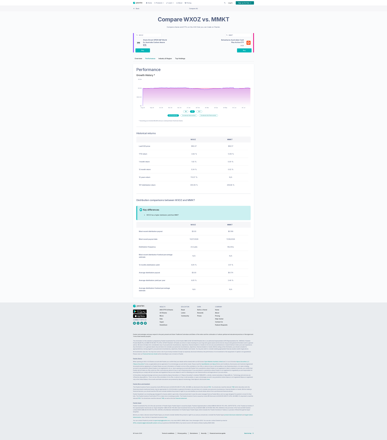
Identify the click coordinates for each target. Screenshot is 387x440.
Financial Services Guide (150, 354)
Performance (150, 58)
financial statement (181, 398)
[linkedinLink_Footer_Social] (146, 323)
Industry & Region (165, 58)
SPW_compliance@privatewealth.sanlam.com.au (147, 423)
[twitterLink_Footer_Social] (142, 323)
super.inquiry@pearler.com (162, 420)
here (208, 379)
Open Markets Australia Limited (213, 361)
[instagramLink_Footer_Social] (138, 323)
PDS (210, 387)
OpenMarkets (205, 364)
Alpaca (214, 364)
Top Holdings (180, 58)
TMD (233, 387)
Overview (138, 58)
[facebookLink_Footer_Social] (135, 323)
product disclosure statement (233, 415)
